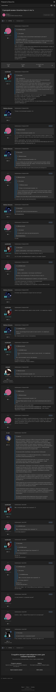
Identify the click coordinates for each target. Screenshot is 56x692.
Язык (22, 687)
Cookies (33, 687)
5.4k (9, 641)
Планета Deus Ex (7, 2)
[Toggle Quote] (16, 29)
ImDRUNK (8, 72)
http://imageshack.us (19, 214)
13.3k (8, 444)
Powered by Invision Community (28, 689)
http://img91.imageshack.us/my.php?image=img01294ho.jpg (28, 408)
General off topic (18, 15)
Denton (8, 629)
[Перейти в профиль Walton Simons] (8, 113)
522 (9, 379)
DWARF (8, 367)
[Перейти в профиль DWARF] (8, 372)
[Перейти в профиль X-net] (8, 438)
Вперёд (10, 20)
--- (10, 14)
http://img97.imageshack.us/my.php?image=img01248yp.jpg (28, 406)
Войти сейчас (40, 669)
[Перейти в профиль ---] (3, 14)
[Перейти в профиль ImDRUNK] (8, 77)
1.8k (8, 120)
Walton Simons (7, 108)
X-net (8, 433)
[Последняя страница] (14, 21)
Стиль (27, 687)
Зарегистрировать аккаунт (16, 669)
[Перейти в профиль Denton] (8, 634)
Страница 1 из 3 (19, 20)
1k (8, 38)
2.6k (9, 83)
